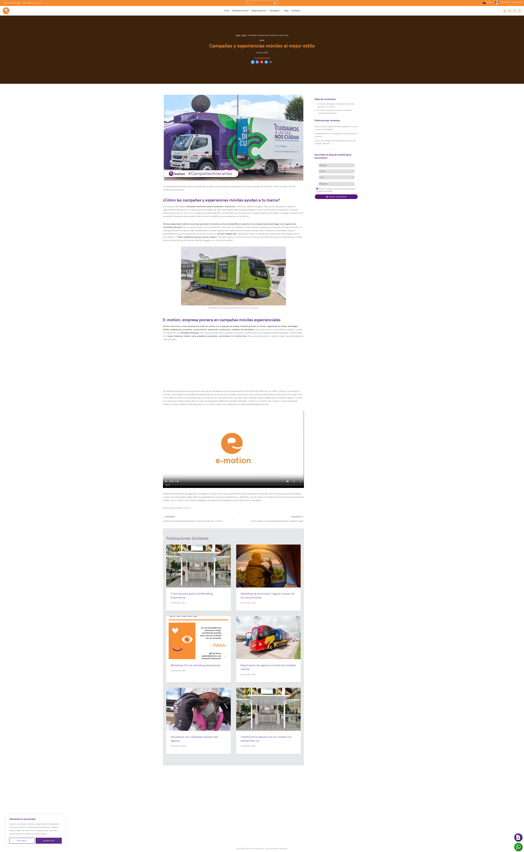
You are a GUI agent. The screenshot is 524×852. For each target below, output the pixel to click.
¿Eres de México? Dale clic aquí (510, 2)
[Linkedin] (505, 11)
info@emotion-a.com (33, 3)
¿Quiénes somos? (240, 10)
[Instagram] (510, 11)
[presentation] (198, 566)
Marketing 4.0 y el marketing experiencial (195, 665)
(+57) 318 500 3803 (13, 3)
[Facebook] (514, 11)
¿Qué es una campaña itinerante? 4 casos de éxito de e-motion (192, 519)
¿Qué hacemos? (259, 10)
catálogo (187, 508)
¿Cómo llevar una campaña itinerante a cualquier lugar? (277, 519)
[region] (35, 831)
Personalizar (22, 840)
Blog (286, 10)
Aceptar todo (48, 840)
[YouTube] (519, 11)
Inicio (226, 10)
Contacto (295, 10)
